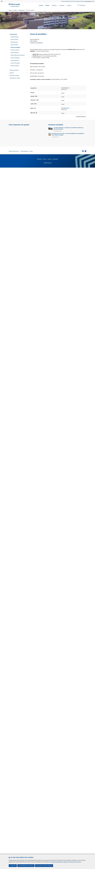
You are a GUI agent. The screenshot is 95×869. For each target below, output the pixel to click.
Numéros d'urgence (14, 70)
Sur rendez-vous (65, 87)
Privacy (44, 159)
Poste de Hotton (14, 44)
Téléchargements (24, 151)
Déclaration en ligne (14, 75)
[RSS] (85, 151)
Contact (47, 5)
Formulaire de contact (15, 78)
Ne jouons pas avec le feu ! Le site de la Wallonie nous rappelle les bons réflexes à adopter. (68, 134)
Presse (31, 151)
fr (1, 1)
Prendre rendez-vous (13, 151)
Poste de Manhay (15, 52)
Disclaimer (39, 159)
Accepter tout (13, 865)
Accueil (10, 10)
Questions (54, 5)
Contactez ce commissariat (36, 42)
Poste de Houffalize (15, 47)
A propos (69, 5)
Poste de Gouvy (14, 42)
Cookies (49, 159)
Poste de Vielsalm (15, 65)
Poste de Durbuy (14, 36)
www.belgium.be (88, 1)
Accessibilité (55, 159)
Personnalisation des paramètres (25, 865)
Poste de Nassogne (15, 57)
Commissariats (21, 10)
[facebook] (83, 151)
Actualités (41, 5)
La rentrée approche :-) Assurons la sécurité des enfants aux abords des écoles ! (68, 128)
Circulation (61, 5)
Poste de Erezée (14, 39)
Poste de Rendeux (15, 60)
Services (12, 72)
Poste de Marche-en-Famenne (18, 55)
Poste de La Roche (15, 50)
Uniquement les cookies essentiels (44, 865)
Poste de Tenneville (15, 63)
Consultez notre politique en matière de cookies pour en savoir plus (65, 861)
